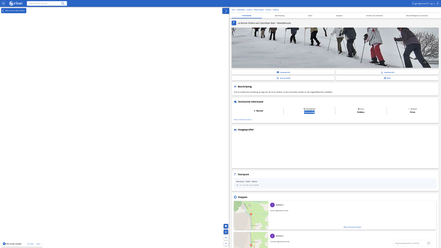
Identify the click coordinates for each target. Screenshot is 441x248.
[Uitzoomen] (226, 243)
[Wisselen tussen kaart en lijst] (225, 11)
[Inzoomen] (226, 237)
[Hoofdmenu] (3, 3)
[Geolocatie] (226, 232)
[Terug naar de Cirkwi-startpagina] (15, 3)
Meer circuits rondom (15, 10)
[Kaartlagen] (226, 226)
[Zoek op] (63, 3)
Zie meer (30, 244)
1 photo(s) (432, 62)
